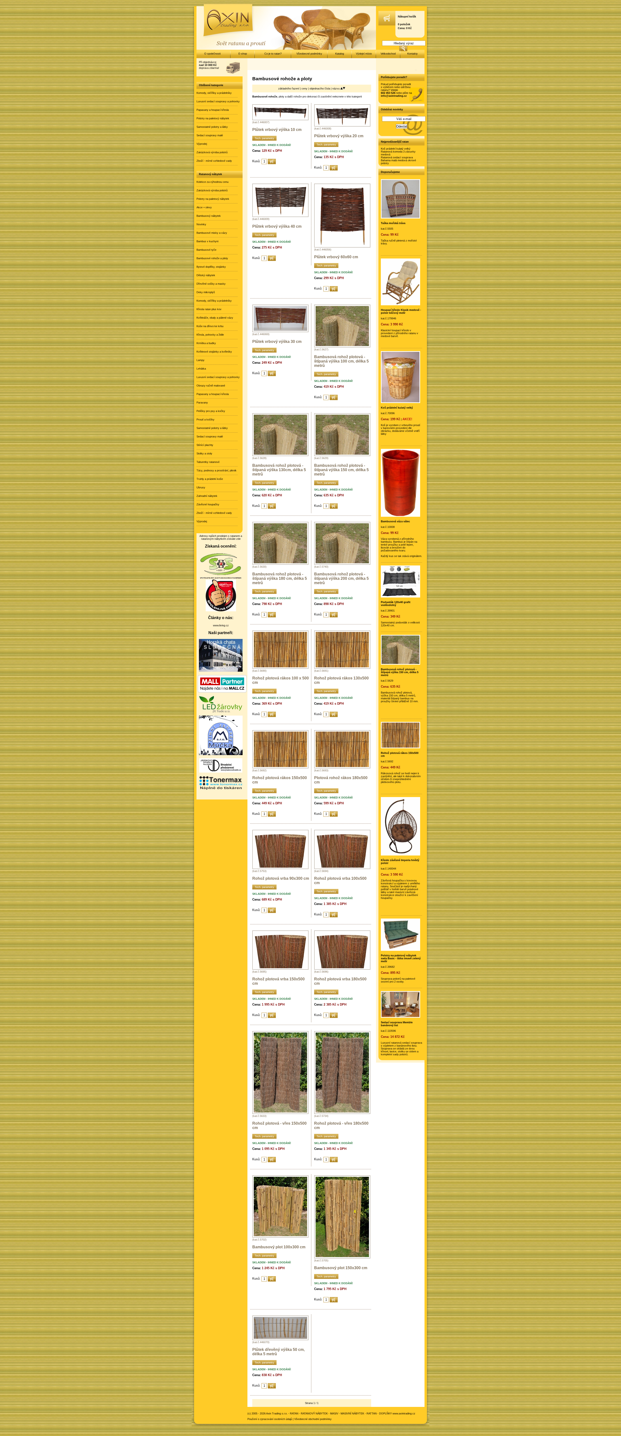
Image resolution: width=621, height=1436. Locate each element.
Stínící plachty (204, 445)
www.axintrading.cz (403, 1413)
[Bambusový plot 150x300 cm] (342, 1257)
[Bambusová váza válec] (400, 515)
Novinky (201, 224)
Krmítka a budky (206, 343)
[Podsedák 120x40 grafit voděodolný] (400, 596)
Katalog (339, 53)
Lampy (200, 360)
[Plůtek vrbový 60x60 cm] (342, 246)
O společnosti (212, 53)
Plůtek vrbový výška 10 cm (277, 130)
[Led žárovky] (221, 711)
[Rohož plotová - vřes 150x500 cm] (280, 1113)
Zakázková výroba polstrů (212, 152)
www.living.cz (221, 625)
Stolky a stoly (204, 453)
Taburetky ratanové (208, 461)
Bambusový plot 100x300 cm (278, 1247)
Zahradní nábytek (206, 495)
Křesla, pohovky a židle (210, 334)
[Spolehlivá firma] (221, 610)
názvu (336, 88)
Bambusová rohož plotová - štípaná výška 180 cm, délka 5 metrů (279, 578)
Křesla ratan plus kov (208, 309)
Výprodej (201, 143)
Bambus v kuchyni (207, 241)
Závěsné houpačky (207, 504)
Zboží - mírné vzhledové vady (214, 160)
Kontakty (412, 53)
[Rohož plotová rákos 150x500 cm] (280, 767)
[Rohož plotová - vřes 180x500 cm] (342, 1113)
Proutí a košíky (205, 419)
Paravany (202, 402)
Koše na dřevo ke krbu (209, 326)
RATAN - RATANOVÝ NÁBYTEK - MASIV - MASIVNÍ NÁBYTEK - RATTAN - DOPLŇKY (341, 1413)
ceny (305, 88)
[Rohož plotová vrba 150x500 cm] (280, 968)
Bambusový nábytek (208, 215)
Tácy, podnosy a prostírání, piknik (216, 470)
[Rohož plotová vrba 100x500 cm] (342, 868)
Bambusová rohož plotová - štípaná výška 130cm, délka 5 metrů (279, 469)
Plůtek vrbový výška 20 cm (338, 136)
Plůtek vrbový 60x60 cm (336, 257)
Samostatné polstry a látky (212, 126)
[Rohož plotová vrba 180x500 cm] (342, 968)
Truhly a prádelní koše (209, 478)
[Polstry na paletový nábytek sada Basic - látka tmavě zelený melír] (400, 949)
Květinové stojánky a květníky (214, 351)
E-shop (242, 53)
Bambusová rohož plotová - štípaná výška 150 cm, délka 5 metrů (341, 469)
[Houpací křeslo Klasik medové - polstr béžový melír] (400, 304)
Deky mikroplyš (205, 292)
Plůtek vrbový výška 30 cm (277, 341)
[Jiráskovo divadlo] (220, 771)
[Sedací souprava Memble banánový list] (400, 1016)
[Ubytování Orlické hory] (221, 670)
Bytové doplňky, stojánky (211, 266)
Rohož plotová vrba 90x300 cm (280, 878)
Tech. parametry (264, 138)
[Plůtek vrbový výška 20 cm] (342, 125)
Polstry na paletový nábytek (212, 118)
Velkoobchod (388, 53)
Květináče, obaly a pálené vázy (214, 317)
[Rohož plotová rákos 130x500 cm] (342, 667)
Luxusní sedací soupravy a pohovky (218, 101)
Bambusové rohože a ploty (212, 258)
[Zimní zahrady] (221, 754)
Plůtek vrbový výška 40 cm (277, 226)
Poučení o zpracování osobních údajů (269, 1419)
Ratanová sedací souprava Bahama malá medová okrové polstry (398, 160)
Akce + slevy (204, 207)
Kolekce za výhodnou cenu (212, 181)
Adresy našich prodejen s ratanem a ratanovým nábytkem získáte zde (220, 537)
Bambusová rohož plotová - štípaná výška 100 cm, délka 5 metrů (341, 361)
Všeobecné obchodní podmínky (313, 1419)
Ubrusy (200, 487)
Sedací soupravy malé (209, 135)
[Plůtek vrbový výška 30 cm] (280, 331)
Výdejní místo (364, 53)
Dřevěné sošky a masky (211, 283)
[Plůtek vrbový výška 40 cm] (280, 216)
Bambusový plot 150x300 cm (340, 1268)
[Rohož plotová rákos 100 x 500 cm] (280, 667)
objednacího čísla (320, 88)
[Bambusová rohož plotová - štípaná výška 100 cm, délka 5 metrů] (342, 346)
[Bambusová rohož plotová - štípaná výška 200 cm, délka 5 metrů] (342, 563)
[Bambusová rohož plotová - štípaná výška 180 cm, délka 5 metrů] (280, 563)
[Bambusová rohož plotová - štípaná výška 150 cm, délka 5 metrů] (342, 455)
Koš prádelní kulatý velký (395, 148)
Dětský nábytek (205, 275)
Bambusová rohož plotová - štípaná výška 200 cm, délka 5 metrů (341, 578)
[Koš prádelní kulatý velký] (400, 402)
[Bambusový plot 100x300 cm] (280, 1236)
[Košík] (386, 24)
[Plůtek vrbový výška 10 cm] (280, 119)
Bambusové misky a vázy (211, 232)
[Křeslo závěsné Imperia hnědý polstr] (400, 854)
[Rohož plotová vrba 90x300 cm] (280, 868)
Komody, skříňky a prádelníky (214, 92)
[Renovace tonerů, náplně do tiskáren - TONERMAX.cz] (221, 789)
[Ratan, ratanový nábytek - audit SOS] (221, 578)
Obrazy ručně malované (210, 385)
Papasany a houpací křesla (212, 109)
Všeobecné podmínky (309, 53)
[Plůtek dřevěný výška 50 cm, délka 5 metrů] (280, 1339)
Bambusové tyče (206, 249)
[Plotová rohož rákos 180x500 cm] (342, 767)
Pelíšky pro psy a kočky (210, 411)
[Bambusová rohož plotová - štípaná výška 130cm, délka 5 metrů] (280, 455)
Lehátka (201, 368)
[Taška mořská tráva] (400, 217)
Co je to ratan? (273, 53)
